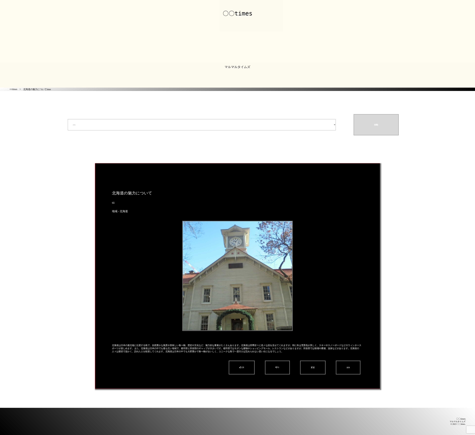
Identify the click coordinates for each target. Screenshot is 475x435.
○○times (13, 89)
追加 (348, 367)
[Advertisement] (237, 38)
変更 (313, 367)
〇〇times (237, 13)
